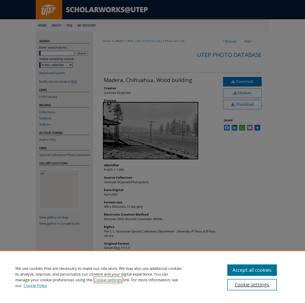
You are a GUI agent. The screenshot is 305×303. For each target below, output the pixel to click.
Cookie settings (108, 280)
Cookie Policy (35, 285)
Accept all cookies (252, 270)
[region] (152, 277)
